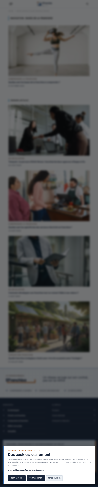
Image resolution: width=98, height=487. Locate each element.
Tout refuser (16, 478)
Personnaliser (54, 478)
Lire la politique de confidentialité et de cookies (26, 470)
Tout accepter (36, 478)
